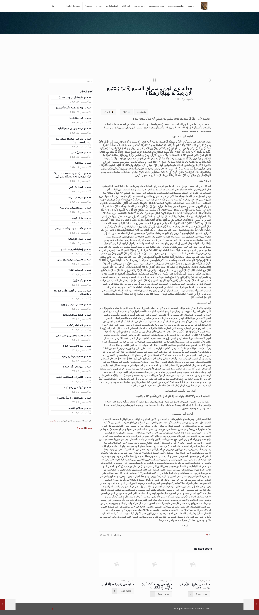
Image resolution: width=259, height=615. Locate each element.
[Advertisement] (129, 54)
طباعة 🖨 (141, 112)
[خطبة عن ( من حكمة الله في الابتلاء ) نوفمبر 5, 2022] (251, 604)
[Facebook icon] (53, 608)
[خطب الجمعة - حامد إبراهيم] (204, 6)
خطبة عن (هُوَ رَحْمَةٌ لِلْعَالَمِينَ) (117, 584)
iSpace (80, 428)
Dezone (89, 428)
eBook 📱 (109, 112)
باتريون (53, 420)
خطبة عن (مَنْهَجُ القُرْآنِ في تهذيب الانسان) (194, 586)
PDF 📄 (126, 112)
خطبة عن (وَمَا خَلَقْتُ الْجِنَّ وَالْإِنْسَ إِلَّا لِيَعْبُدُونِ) (157, 586)
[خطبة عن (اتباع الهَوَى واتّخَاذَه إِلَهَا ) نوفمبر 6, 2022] (8, 604)
